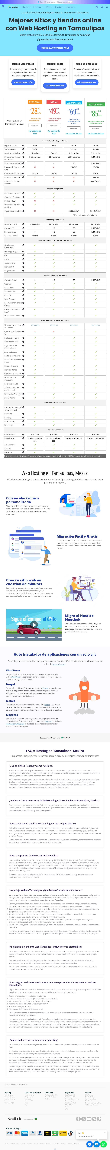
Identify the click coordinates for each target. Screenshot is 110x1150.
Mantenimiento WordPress (93, 1103)
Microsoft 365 (29, 1101)
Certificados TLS (70, 1097)
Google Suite (29, 1097)
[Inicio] (13, 7)
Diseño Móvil (89, 1101)
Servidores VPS (9, 1103)
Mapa (36, 1143)
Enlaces (29, 1143)
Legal (6, 1143)
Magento (48, 721)
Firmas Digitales (70, 1101)
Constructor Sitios (90, 1099)
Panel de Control (50, 1097)
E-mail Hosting (29, 1095)
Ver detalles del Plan (35, 132)
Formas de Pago (45, 1143)
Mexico (13, 1085)
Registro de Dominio (51, 1095)
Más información (23, 82)
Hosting (8, 1092)
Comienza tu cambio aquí (55, 48)
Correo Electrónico (33, 1092)
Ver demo (35, 325)
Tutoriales (55, 1143)
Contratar (34, 125)
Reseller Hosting (10, 1099)
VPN (66, 1109)
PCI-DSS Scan (69, 1105)
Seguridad (69, 1092)
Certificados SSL (70, 1095)
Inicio (6, 1085)
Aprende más (58, 664)
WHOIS (47, 1099)
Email (26, 1103)
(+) (55, 1149)
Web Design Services (91, 1105)
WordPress (15, 677)
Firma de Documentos (72, 1099)
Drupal (45, 688)
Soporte (63, 1143)
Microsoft (28, 1099)
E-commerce (8, 1101)
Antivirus (68, 1107)
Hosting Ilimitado (10, 1097)
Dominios (49, 1092)
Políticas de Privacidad (17, 1143)
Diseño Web (89, 1095)
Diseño (88, 1092)
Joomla (47, 704)
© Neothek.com (73, 1143)
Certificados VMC (70, 1103)
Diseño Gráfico (90, 1097)
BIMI (26, 1105)
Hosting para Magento (15, 724)
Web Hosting (23, 1085)
